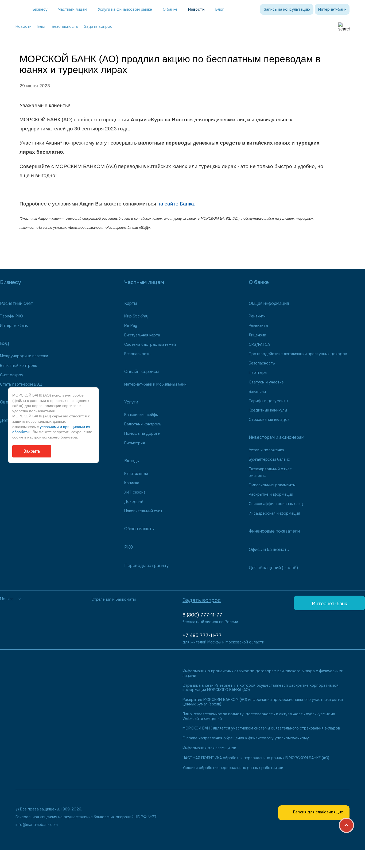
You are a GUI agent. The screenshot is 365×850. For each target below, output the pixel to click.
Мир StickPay (136, 316)
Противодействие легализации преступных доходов (298, 353)
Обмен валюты (139, 528)
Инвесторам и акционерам (276, 437)
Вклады (131, 461)
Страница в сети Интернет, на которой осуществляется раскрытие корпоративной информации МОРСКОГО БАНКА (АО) (261, 687)
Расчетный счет (16, 303)
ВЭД (4, 343)
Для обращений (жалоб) (273, 567)
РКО (128, 547)
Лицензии (257, 335)
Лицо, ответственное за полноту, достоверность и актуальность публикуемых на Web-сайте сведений (259, 716)
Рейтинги (257, 316)
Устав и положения (266, 450)
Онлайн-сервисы (141, 371)
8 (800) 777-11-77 (202, 615)
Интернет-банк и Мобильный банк (155, 384)
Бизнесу (40, 9)
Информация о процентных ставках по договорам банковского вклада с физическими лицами (263, 673)
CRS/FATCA (259, 344)
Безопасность (65, 26)
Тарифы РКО (11, 316)
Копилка (131, 482)
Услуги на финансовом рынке (125, 9)
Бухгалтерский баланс (269, 459)
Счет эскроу (11, 374)
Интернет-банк (332, 9)
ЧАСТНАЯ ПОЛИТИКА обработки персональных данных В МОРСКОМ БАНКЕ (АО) (256, 758)
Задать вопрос (98, 26)
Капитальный (136, 473)
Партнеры (258, 372)
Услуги (131, 402)
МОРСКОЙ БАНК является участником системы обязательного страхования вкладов (261, 728)
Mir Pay (130, 325)
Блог (41, 26)
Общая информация (269, 303)
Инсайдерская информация (274, 513)
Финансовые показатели (274, 531)
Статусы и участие (266, 382)
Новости (196, 9)
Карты (130, 303)
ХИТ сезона (135, 492)
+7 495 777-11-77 (202, 635)
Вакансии (257, 391)
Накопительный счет (143, 511)
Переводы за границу (146, 565)
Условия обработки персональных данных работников (233, 768)
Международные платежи (24, 356)
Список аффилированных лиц (276, 503)
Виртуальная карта (142, 335)
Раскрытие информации (271, 494)
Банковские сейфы (141, 414)
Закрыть (32, 451)
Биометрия (134, 443)
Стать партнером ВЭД (21, 384)
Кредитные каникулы (268, 410)
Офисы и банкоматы (269, 549)
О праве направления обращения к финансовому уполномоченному (246, 738)
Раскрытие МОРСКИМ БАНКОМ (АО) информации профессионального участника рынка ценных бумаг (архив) (263, 702)
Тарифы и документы (268, 400)
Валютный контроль (18, 365)
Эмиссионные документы (272, 485)
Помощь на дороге (142, 433)
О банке (170, 9)
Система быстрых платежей (150, 344)
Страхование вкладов (269, 419)
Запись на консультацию (287, 9)
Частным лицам (72, 9)
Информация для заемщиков (209, 748)
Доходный (133, 501)
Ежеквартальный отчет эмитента (270, 472)
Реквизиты (258, 325)
